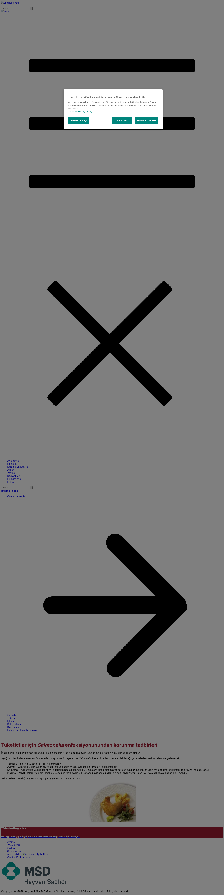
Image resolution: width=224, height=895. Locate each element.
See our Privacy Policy (80, 111)
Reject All (122, 120)
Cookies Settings (78, 120)
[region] (113, 109)
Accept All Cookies (146, 120)
